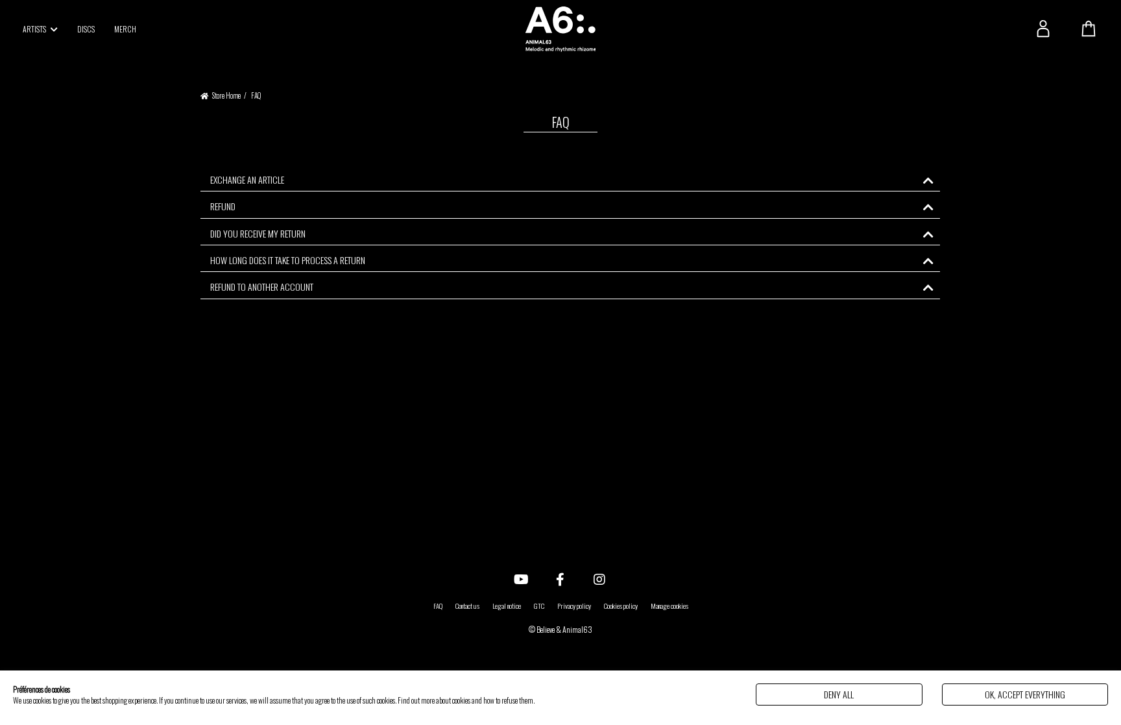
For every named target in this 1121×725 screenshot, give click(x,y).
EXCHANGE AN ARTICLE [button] (247, 179)
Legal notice (506, 605)
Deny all (839, 694)
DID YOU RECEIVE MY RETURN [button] (258, 233)
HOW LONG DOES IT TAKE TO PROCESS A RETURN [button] (287, 260)
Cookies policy (621, 605)
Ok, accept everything (1025, 694)
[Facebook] (560, 578)
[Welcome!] (560, 29)
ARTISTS (35, 28)
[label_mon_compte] (1043, 28)
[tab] (570, 179)
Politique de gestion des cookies (576, 700)
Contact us (467, 605)
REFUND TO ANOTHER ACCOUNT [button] (261, 286)
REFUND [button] (222, 206)
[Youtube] (521, 578)
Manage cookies (669, 605)
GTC (539, 605)
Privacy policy (574, 605)
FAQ (437, 605)
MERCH (125, 28)
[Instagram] (599, 578)
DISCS (86, 28)
